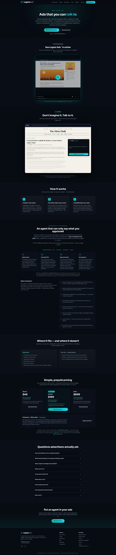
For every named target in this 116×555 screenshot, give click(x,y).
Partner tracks (82, 536)
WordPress (61, 542)
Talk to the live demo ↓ (52, 30)
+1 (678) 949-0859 (25, 542)
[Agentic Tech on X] (25, 546)
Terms (80, 544)
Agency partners (87, 420)
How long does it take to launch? (44, 490)
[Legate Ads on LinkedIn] (22, 546)
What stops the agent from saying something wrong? (49, 458)
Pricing (60, 2)
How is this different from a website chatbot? (47, 453)
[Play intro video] (58, 77)
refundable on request (63, 430)
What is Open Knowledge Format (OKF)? (46, 463)
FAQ (72, 2)
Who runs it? (38, 495)
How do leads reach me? (41, 484)
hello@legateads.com (25, 541)
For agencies (62, 544)
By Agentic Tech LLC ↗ (84, 546)
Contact (82, 2)
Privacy (80, 542)
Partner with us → (62, 33)
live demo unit (60, 101)
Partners (77, 2)
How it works (54, 2)
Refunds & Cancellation (84, 540)
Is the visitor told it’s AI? (41, 474)
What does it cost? (40, 479)
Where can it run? (39, 469)
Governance (66, 2)
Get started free (90, 2)
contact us (56, 432)
